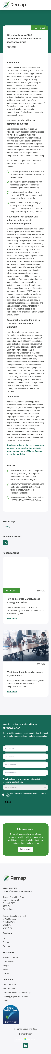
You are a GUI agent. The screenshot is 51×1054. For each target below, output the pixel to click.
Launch (6, 938)
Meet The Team (9, 985)
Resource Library (10, 958)
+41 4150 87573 (10, 888)
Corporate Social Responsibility (16, 993)
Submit (8, 802)
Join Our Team (9, 989)
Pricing (6, 942)
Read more (12, 618)
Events (6, 973)
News (5, 969)
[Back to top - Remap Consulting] (44, 1049)
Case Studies (8, 961)
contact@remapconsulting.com (17, 891)
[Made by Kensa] (25, 1039)
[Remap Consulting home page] (14, 5)
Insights (6, 965)
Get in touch (25, 849)
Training (6, 526)
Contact (6, 1001)
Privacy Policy (25, 1034)
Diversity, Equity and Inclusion (16, 997)
